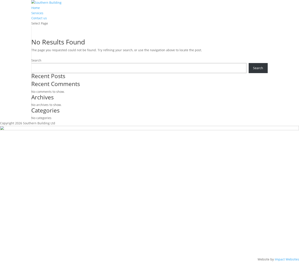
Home (35, 8)
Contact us (39, 18)
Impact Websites (287, 259)
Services (37, 13)
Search (36, 60)
